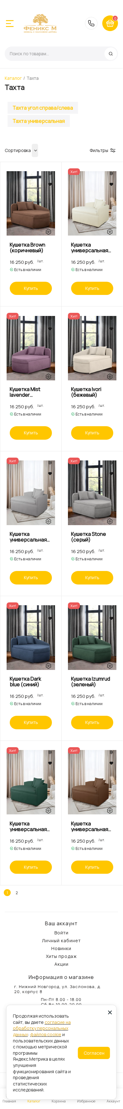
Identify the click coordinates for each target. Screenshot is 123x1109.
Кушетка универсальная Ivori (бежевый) (89, 247)
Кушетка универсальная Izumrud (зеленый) (28, 826)
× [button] (110, 1012)
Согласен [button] (94, 1053)
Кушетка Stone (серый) (88, 536)
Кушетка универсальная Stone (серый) (28, 536)
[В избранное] (50, 184)
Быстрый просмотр (31, 203)
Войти (61, 932)
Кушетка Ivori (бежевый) (86, 392)
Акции (61, 964)
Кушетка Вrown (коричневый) (27, 247)
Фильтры (99, 150)
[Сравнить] (50, 173)
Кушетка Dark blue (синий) (25, 681)
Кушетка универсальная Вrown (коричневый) (89, 826)
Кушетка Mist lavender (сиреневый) (25, 392)
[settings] (48, 232)
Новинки (61, 948)
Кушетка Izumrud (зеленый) (90, 681)
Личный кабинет (61, 940)
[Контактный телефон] (91, 23)
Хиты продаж (61, 956)
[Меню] (10, 24)
